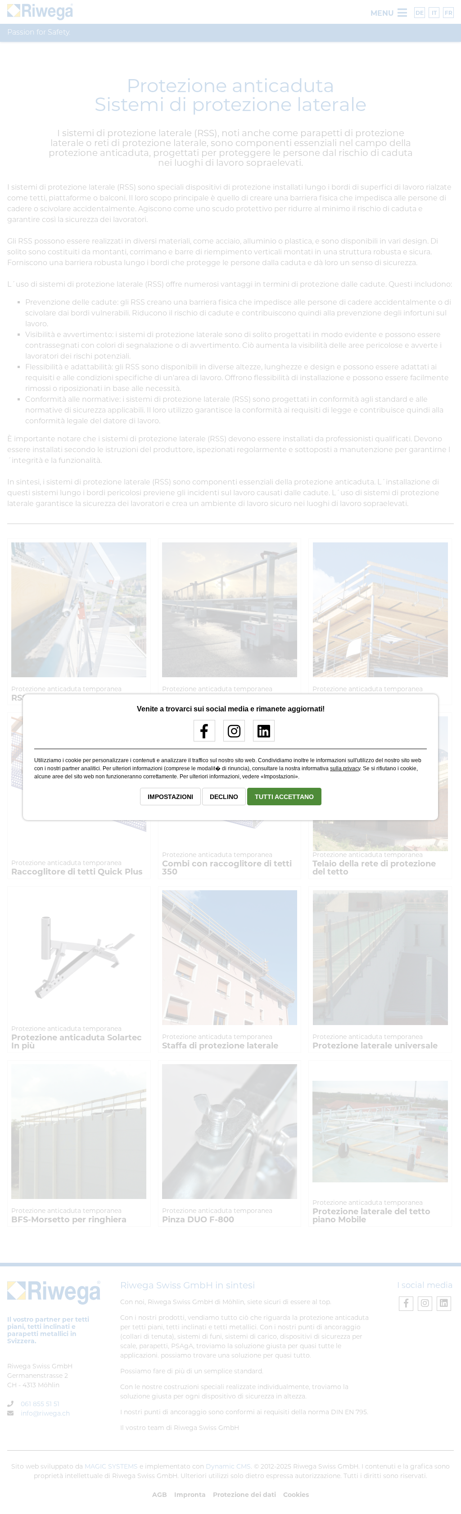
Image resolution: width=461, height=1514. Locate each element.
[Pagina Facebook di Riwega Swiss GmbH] (201, 735)
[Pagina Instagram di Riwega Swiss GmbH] (231, 735)
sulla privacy (345, 768)
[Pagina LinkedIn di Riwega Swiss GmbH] (260, 735)
